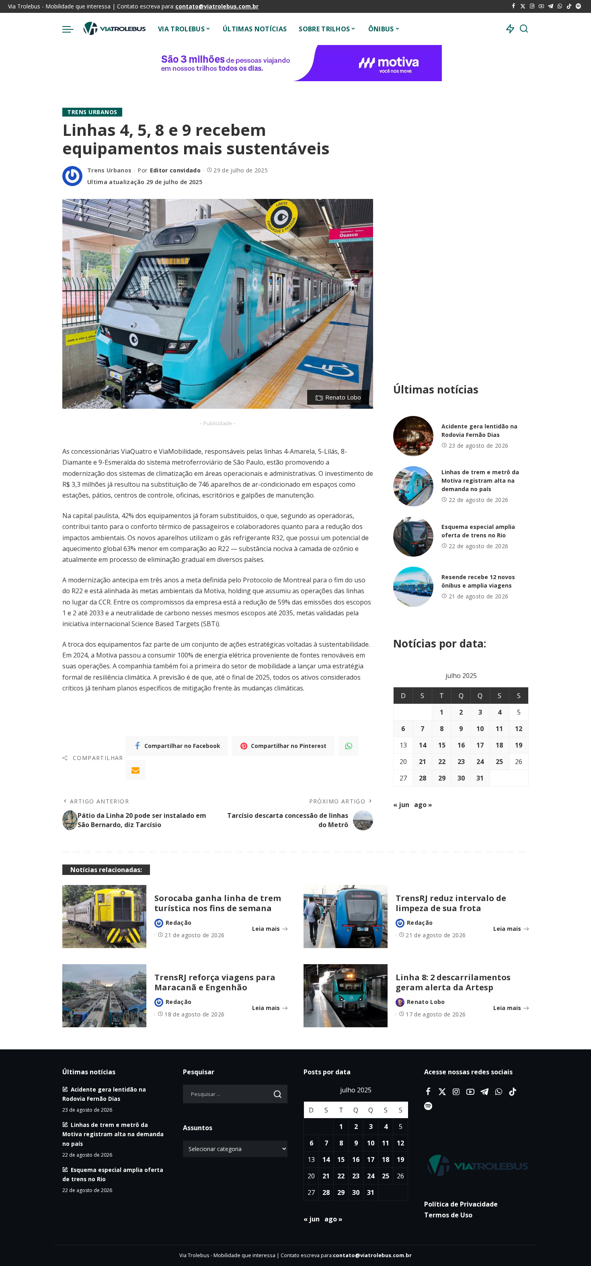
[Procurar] (524, 29)
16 (461, 745)
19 (518, 745)
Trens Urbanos (92, 112)
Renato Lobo (426, 1002)
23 (461, 761)
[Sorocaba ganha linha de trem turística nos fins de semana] (104, 916)
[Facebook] (513, 6)
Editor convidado (175, 170)
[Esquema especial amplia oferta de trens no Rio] (413, 536)
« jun (401, 804)
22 (441, 761)
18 (499, 745)
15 (441, 745)
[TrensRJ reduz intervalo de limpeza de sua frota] (346, 916)
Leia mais (266, 928)
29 (441, 778)
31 (480, 778)
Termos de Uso (448, 1215)
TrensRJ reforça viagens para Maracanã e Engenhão (214, 982)
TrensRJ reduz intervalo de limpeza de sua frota (451, 903)
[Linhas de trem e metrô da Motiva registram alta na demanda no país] (413, 486)
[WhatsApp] (559, 6)
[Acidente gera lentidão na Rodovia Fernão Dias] (413, 436)
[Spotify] (578, 6)
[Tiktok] (569, 6)
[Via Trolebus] (114, 29)
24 (480, 761)
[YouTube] (541, 6)
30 (461, 778)
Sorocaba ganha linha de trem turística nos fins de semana (217, 903)
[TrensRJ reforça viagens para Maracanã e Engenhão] (104, 995)
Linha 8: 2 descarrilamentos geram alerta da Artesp (453, 982)
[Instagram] (532, 6)
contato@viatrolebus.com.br (217, 6)
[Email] (135, 770)
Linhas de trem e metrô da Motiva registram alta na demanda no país (480, 480)
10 (480, 728)
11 (499, 728)
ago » (423, 804)
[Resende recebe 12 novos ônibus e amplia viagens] (413, 587)
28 (422, 778)
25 (499, 761)
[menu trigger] (72, 29)
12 (518, 728)
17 (480, 745)
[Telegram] (550, 6)
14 (422, 745)
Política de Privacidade (461, 1204)
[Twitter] (522, 6)
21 (422, 761)
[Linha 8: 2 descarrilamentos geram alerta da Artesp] (346, 995)
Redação (178, 922)
